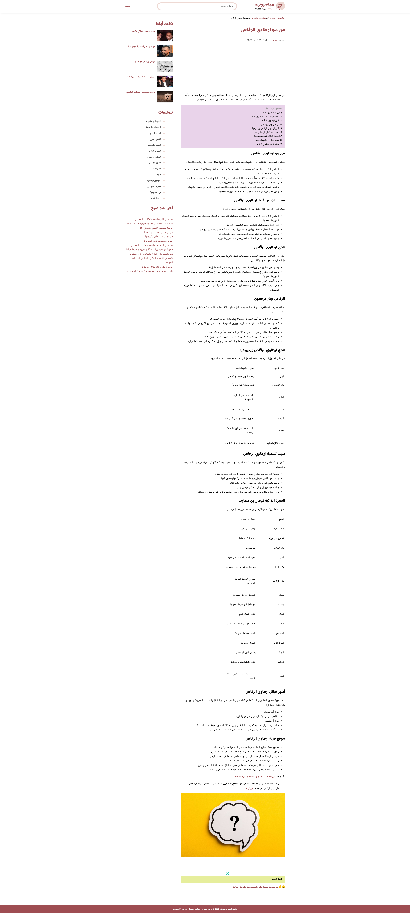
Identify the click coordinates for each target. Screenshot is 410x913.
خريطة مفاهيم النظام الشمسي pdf (156, 228)
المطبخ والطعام (154, 157)
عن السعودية (155, 193)
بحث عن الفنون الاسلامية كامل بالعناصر (154, 219)
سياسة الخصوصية (179, 909)
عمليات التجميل (154, 187)
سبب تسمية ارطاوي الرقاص (267, 132)
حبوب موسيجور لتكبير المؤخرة (158, 241)
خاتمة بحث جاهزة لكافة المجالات (157, 267)
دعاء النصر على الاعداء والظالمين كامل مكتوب (151, 254)
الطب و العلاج (155, 151)
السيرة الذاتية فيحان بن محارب (265, 136)
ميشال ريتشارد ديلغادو (145, 62)
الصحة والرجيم (154, 145)
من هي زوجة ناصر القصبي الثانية (141, 77)
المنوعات (157, 169)
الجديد (128, 6)
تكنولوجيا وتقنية (154, 181)
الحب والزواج (155, 133)
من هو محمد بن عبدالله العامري (140, 92)
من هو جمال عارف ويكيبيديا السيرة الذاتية (255, 777)
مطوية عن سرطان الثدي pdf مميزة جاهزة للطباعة (149, 250)
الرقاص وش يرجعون (270, 124)
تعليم (159, 175)
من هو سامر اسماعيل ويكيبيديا (141, 47)
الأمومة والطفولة (153, 121)
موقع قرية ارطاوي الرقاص (268, 144)
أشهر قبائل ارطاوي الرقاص (267, 140)
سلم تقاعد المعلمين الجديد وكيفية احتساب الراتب (149, 224)
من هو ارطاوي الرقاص (270, 113)
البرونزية (250, 788)
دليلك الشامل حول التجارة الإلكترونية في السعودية (150, 271)
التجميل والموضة (153, 127)
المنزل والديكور (154, 163)
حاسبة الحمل (155, 198)
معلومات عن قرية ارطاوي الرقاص (264, 117)
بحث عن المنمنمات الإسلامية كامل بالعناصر (152, 245)
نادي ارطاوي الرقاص (270, 121)
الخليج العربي (155, 139)
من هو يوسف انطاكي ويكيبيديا (142, 31)
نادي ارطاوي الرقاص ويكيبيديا (266, 128)
